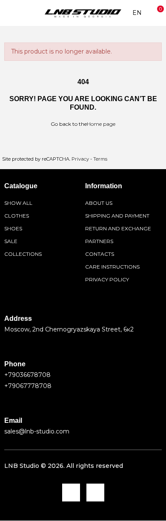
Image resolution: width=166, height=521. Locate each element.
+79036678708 (27, 375)
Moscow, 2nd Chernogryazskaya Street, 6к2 (69, 329)
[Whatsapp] (95, 492)
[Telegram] (71, 492)
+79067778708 (28, 386)
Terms (100, 159)
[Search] (21, 13)
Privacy (80, 159)
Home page (101, 124)
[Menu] (8, 13)
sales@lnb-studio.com (36, 431)
